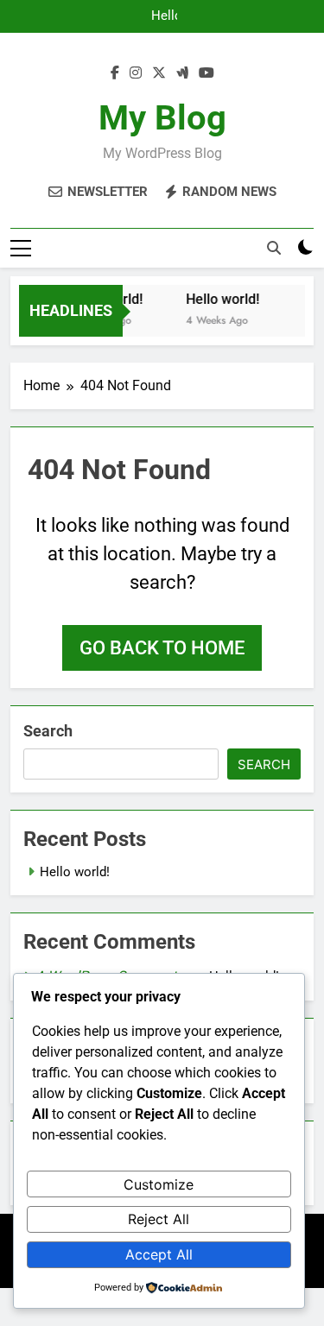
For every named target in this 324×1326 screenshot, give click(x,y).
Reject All (158, 1219)
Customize (159, 1184)
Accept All (159, 1254)
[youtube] (206, 73)
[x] (159, 73)
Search (48, 731)
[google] (182, 73)
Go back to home (162, 648)
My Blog (162, 118)
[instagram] (135, 73)
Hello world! (164, 16)
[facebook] (114, 73)
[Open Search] (274, 248)
